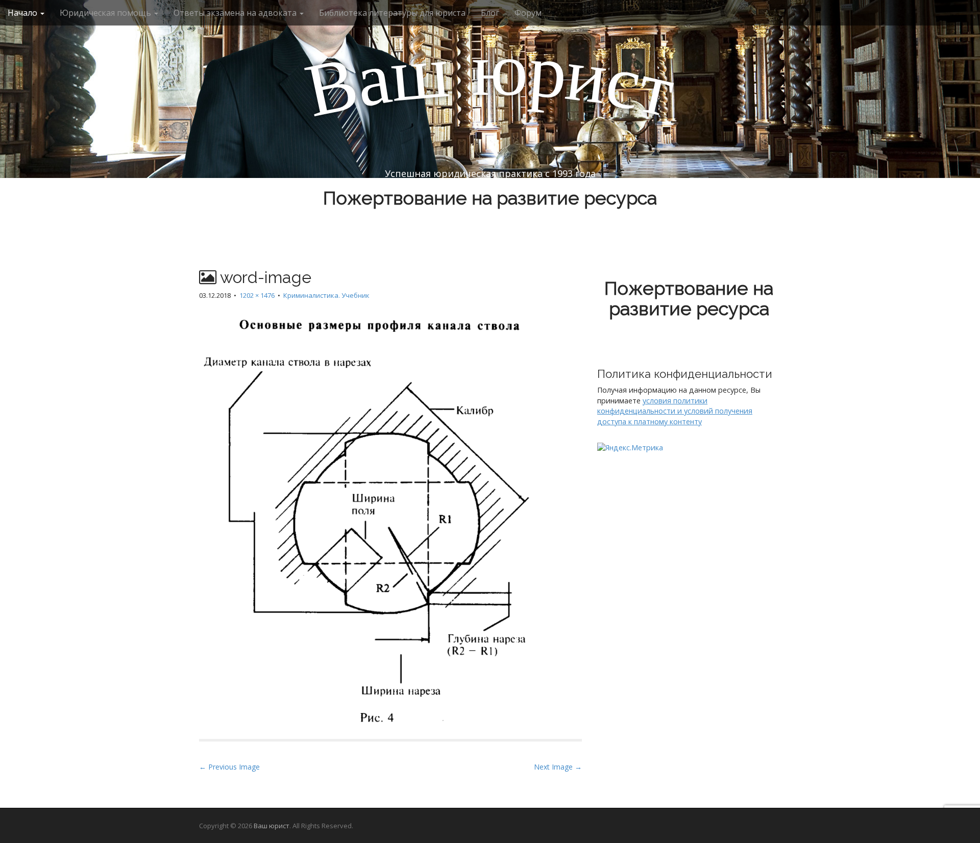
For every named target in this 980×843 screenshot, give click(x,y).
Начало (23, 12)
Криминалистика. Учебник (326, 295)
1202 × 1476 (257, 295)
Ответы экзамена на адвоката (236, 12)
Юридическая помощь (106, 12)
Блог (490, 12)
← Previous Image (229, 767)
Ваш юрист (271, 825)
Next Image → (558, 767)
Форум (528, 12)
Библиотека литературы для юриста (392, 12)
